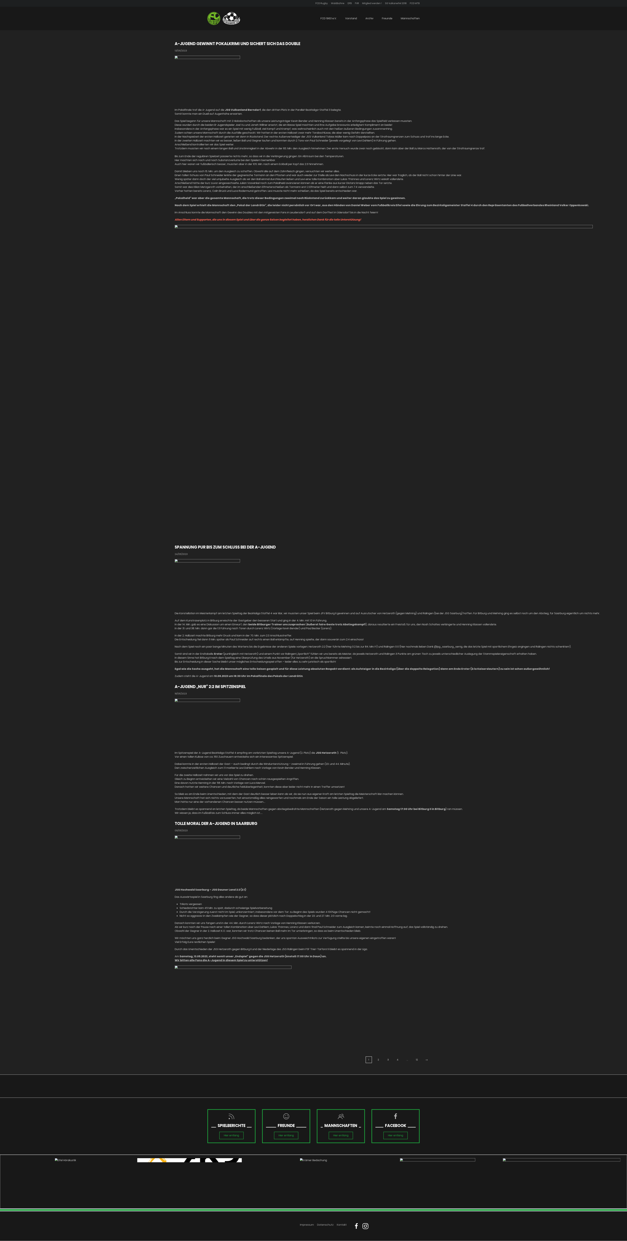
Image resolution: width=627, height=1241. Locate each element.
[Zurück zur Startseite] (223, 18)
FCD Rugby (321, 3)
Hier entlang (231, 1135)
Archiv (369, 18)
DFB (350, 3)
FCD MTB (415, 3)
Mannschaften (410, 18)
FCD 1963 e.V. (329, 18)
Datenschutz (325, 1225)
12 (417, 1059)
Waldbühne (337, 3)
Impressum (307, 1225)
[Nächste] (426, 1059)
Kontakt (342, 1225)
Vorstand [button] (351, 18)
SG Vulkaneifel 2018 (396, 3)
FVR (357, 3)
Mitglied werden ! (372, 3)
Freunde (387, 18)
